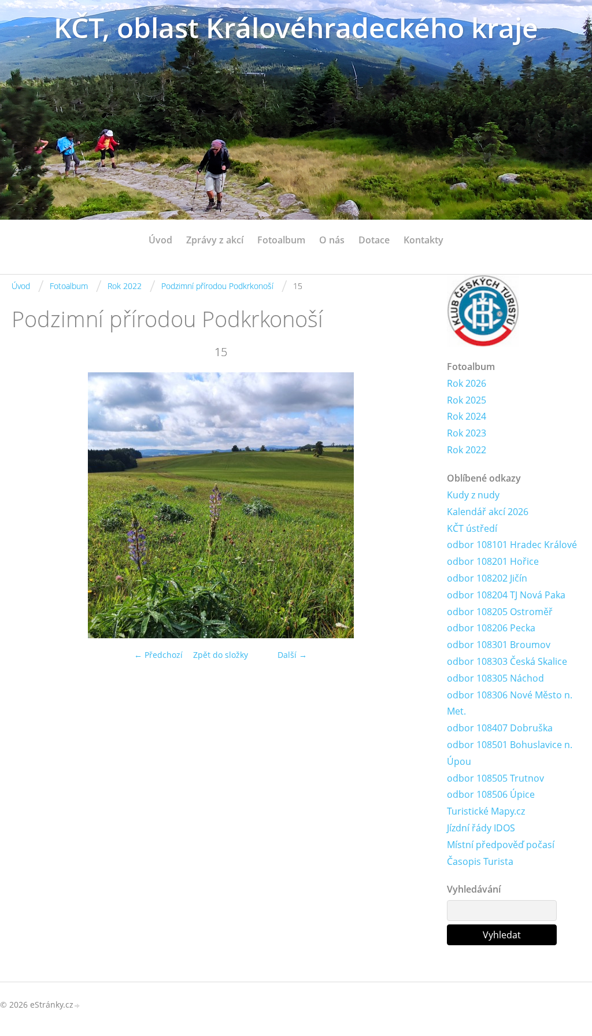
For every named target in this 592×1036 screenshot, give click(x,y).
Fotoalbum (281, 240)
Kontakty (423, 240)
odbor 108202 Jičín (487, 578)
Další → (292, 654)
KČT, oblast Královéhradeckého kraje (296, 27)
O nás (332, 240)
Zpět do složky (220, 654)
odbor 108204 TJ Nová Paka (506, 595)
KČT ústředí (472, 528)
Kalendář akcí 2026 (487, 511)
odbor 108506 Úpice (491, 794)
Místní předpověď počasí (500, 844)
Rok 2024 (466, 416)
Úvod (160, 240)
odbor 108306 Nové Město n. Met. (509, 703)
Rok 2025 (466, 400)
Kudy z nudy (473, 495)
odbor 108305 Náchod (495, 678)
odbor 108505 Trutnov (495, 778)
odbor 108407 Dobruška (500, 728)
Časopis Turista (480, 861)
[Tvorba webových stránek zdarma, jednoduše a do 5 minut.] (77, 1005)
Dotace (374, 240)
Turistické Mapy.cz (486, 811)
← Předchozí (158, 654)
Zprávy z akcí (214, 240)
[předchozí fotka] (30, 505)
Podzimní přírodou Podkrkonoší (217, 285)
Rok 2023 (466, 433)
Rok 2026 (466, 383)
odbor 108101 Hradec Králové (512, 544)
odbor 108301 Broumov (498, 644)
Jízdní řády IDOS (481, 828)
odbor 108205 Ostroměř (500, 611)
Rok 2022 (125, 285)
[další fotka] (411, 505)
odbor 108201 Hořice (493, 561)
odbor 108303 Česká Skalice (507, 661)
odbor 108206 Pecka (491, 627)
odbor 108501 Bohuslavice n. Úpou (509, 753)
